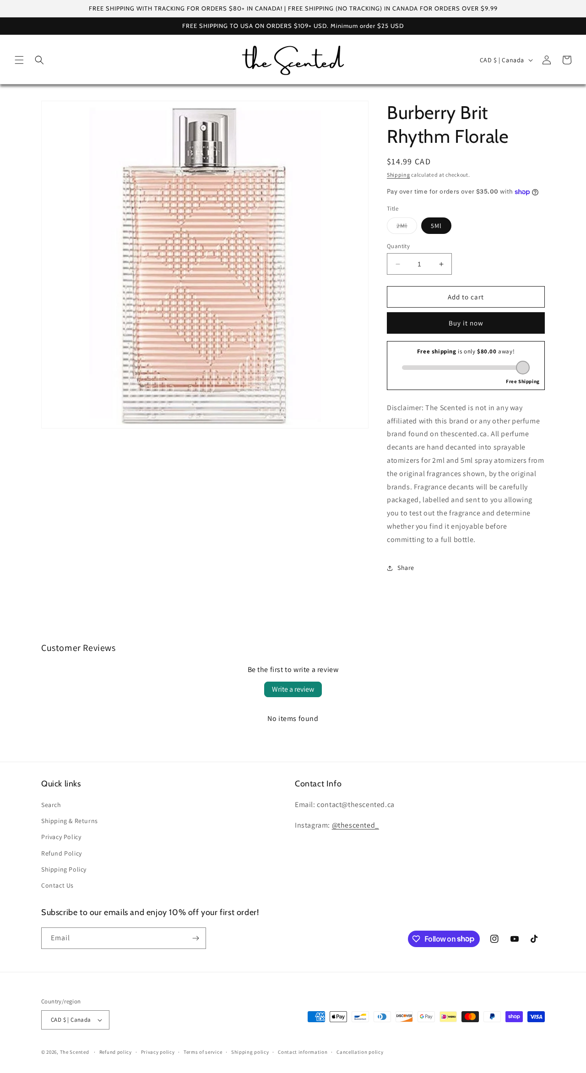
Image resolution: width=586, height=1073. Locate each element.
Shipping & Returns (69, 821)
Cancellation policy (359, 1052)
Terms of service (203, 1052)
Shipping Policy (64, 869)
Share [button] (405, 568)
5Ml (436, 226)
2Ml (406, 227)
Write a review (293, 689)
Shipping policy (250, 1052)
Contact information (302, 1052)
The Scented (74, 1052)
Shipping (398, 174)
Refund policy (115, 1052)
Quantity (398, 246)
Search (51, 805)
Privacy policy (158, 1052)
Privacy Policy (61, 837)
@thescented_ (355, 825)
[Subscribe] (195, 938)
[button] (19, 60)
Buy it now (466, 323)
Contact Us (57, 885)
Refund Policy (61, 853)
